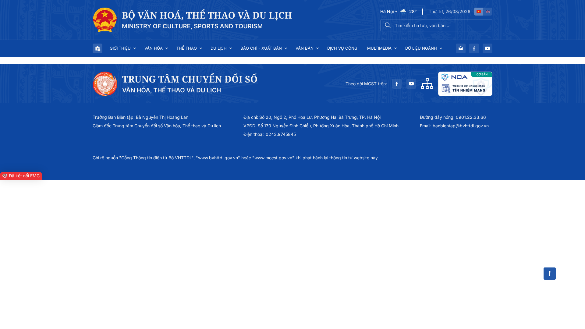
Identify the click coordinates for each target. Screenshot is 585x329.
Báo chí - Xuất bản (261, 48)
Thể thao (186, 48)
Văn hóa (153, 48)
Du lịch (219, 48)
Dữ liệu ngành (421, 48)
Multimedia (379, 48)
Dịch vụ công (342, 48)
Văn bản (305, 48)
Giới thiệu (120, 48)
